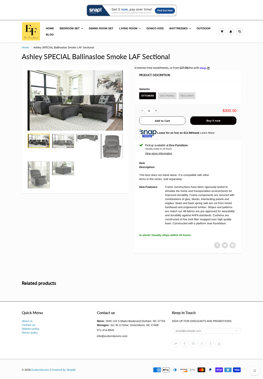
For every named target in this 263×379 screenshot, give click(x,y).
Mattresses (178, 28)
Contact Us (28, 324)
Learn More (207, 132)
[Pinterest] (193, 343)
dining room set (101, 28)
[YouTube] (219, 343)
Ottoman (147, 95)
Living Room (128, 28)
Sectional (167, 95)
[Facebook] (184, 343)
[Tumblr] (210, 343)
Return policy (30, 332)
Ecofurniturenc (40, 369)
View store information (158, 153)
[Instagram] (202, 343)
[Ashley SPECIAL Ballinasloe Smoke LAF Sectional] (75, 100)
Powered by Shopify (63, 369)
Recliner (187, 95)
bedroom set (70, 28)
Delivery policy (30, 328)
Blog (50, 34)
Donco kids (155, 28)
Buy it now (213, 120)
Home (50, 28)
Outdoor (203, 28)
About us (27, 321)
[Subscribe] (236, 331)
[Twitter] (176, 343)
